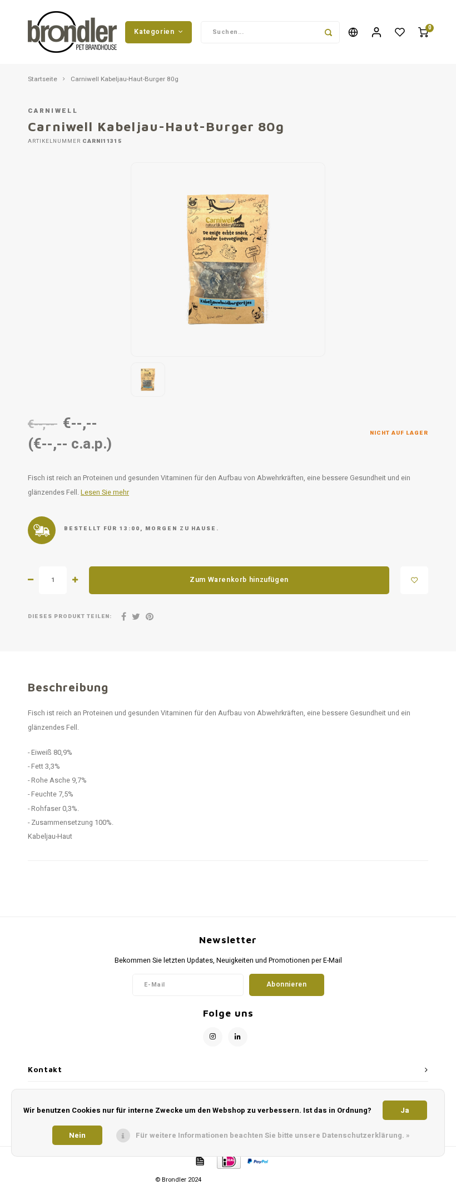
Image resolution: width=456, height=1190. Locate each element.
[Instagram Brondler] (212, 1037)
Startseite (42, 79)
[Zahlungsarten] (199, 1160)
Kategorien (154, 32)
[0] (423, 32)
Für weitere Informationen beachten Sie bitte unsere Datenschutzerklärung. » (273, 1135)
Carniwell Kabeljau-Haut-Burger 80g (125, 79)
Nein (77, 1135)
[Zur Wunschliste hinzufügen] (414, 580)
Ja (404, 1110)
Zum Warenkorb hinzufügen (239, 580)
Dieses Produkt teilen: (70, 616)
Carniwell (53, 111)
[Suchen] (329, 32)
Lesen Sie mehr (105, 492)
